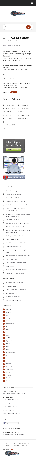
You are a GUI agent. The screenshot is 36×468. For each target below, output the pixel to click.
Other (8, 349)
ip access (14, 92)
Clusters (8, 321)
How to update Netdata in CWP (15, 227)
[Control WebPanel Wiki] (18, 13)
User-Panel (9, 378)
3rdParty (8, 309)
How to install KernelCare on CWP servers (9, 125)
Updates (8, 375)
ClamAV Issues (24, 105)
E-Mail (8, 329)
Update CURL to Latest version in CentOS (17, 223)
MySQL (8, 343)
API (7, 315)
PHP (7, 355)
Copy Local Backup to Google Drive (16, 262)
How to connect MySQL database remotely (18, 255)
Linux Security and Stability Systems (13, 434)
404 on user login (11, 286)
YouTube (24, 445)
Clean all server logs (12, 191)
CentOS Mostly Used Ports (13, 300)
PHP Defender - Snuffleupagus (15, 273)
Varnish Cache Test (11, 259)
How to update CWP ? (12, 293)
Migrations (9, 341)
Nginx (7, 346)
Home (7, 443)
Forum (7, 445)
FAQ (14, 443)
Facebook (16, 445)
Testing (8, 372)
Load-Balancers (10, 338)
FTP (7, 332)
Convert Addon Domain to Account (16, 289)
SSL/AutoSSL (9, 369)
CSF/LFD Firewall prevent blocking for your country (9, 108)
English (7, 423)
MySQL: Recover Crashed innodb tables (17, 205)
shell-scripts (9, 366)
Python (8, 358)
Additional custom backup (13, 246)
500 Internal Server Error (13, 296)
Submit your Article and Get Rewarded (14, 393)
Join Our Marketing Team (10, 406)
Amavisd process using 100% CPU (15, 201)
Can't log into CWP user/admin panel (16, 236)
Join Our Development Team (11, 399)
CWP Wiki (13, 449)
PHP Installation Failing (12, 239)
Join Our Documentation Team (11, 413)
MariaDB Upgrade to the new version (16, 270)
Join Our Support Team (9, 403)
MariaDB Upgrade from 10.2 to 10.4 (16, 243)
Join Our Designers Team (10, 410)
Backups (8, 318)
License (8, 335)
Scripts (8, 361)
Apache (8, 312)
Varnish (8, 381)
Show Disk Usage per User (13, 194)
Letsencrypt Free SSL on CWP (14, 282)
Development (10, 323)
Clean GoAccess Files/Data (13, 198)
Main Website (23, 443)
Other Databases (11, 352)
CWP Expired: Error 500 (12, 220)
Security (12, 41)
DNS (7, 326)
